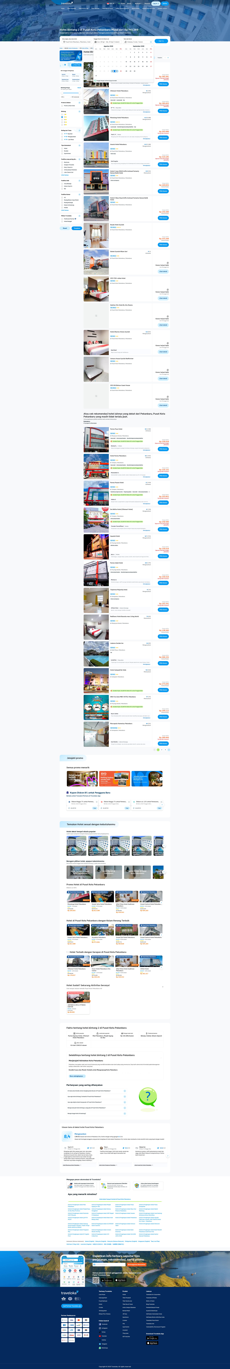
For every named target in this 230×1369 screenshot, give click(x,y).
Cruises (125, 1320)
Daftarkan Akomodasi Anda (154, 1314)
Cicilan (101, 1307)
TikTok (103, 1332)
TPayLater (125, 1333)
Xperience (126, 1317)
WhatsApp (105, 1348)
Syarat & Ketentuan (151, 1310)
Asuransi (125, 1330)
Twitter (104, 1340)
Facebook (104, 1324)
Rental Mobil (126, 1310)
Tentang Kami (103, 1310)
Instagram (104, 1328)
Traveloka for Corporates (153, 1294)
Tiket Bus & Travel (128, 1304)
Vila (124, 1323)
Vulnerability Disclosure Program (155, 1327)
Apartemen (126, 1327)
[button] (156, 3)
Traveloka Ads (150, 1323)
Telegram (104, 1344)
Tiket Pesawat (127, 1298)
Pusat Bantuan (103, 1301)
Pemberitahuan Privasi (152, 1307)
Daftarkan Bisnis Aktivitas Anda (155, 1317)
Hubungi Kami (103, 1298)
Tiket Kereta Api (127, 1301)
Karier (100, 1304)
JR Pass (125, 1314)
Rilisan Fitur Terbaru (104, 1314)
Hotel (124, 1294)
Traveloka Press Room (152, 1320)
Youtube (104, 1336)
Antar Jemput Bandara (129, 1307)
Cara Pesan (102, 1294)
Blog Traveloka (150, 1304)
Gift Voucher (126, 1336)
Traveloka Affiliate (151, 1298)
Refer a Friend (150, 1301)
